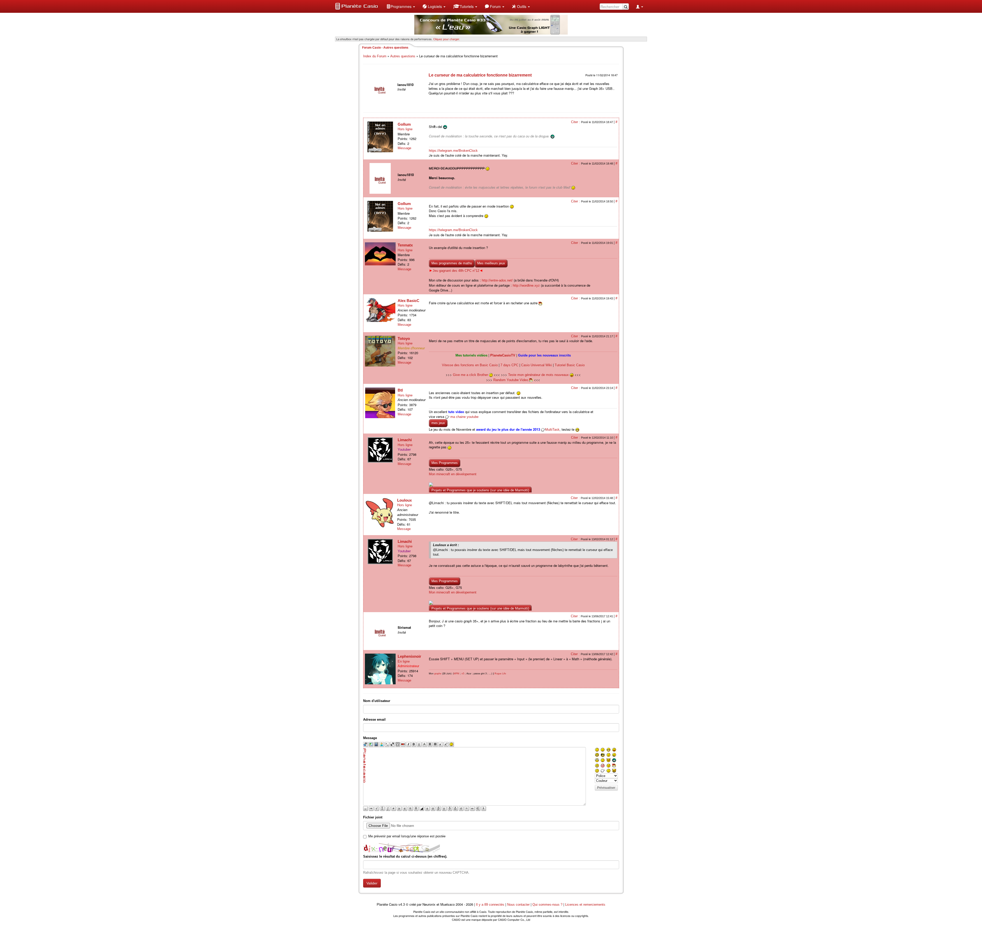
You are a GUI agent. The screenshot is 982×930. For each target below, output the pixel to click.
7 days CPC (509, 365)
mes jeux (438, 423)
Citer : (576, 122)
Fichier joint (372, 817)
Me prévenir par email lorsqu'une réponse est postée (406, 836)
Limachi (405, 440)
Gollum (404, 124)
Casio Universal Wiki (536, 365)
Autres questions (402, 56)
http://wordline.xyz (526, 285)
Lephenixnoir (409, 656)
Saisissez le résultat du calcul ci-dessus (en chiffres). (405, 856)
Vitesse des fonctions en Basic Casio (470, 365)
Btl (400, 390)
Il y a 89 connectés (490, 904)
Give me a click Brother (471, 375)
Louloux (404, 500)
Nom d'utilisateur (376, 701)
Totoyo (404, 338)
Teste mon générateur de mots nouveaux (539, 375)
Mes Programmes (444, 463)
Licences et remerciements (585, 904)
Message (404, 148)
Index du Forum (374, 56)
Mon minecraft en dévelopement (452, 474)
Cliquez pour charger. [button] (446, 39)
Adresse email (374, 719)
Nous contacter (518, 904)
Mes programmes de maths (451, 263)
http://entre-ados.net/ (497, 280)
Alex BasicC (408, 300)
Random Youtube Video (510, 380)
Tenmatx (405, 245)
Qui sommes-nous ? (547, 904)
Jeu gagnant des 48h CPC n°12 (456, 271)
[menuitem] (401, 6)
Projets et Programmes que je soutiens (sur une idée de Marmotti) (480, 490)
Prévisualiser (606, 788)
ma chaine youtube (464, 417)
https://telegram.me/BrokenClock (453, 151)
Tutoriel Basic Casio (570, 365)
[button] (401, 6)
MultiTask (552, 429)
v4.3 (401, 904)
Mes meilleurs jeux (491, 263)
